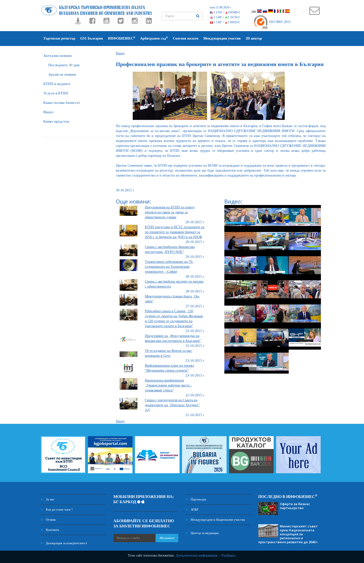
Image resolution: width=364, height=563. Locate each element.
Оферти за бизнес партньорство (295, 506)
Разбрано (228, 555)
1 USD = (226, 12)
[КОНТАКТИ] (314, 13)
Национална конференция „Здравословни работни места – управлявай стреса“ (168, 385)
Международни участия (222, 38)
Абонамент (167, 538)
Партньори (198, 499)
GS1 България (91, 38)
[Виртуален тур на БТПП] (78, 22)
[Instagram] (135, 22)
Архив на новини (62, 74)
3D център (254, 38)
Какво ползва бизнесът (61, 103)
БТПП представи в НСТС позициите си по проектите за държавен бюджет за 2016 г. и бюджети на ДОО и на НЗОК (175, 232)
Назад (120, 53)
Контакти (52, 530)
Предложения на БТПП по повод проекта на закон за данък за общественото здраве (169, 212)
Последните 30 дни (63, 65)
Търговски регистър (59, 38)
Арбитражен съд (154, 38)
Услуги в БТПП (55, 93)
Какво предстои (56, 121)
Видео (48, 112)
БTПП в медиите (57, 84)
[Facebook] (92, 22)
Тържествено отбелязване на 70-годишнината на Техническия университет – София (169, 266)
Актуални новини (57, 56)
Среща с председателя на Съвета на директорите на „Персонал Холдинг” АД (172, 405)
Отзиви (50, 519)
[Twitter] (120, 22)
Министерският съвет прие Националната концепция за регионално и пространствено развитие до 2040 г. (288, 534)
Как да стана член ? (59, 509)
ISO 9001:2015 (279, 22)
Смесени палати (185, 38)
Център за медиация (204, 533)
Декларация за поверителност (66, 543)
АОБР (194, 509)
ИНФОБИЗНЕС (121, 38)
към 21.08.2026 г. (221, 7)
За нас (49, 499)
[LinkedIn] (149, 22)
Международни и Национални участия (217, 519)
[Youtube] (106, 22)
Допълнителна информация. (197, 555)
